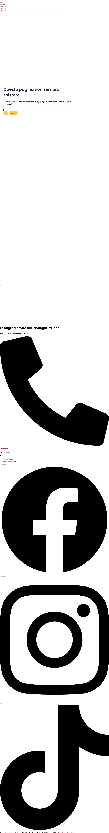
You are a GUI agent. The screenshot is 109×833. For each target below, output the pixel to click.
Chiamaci (4, 449)
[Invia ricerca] (5, 113)
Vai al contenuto (4, 1)
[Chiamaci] (54, 445)
